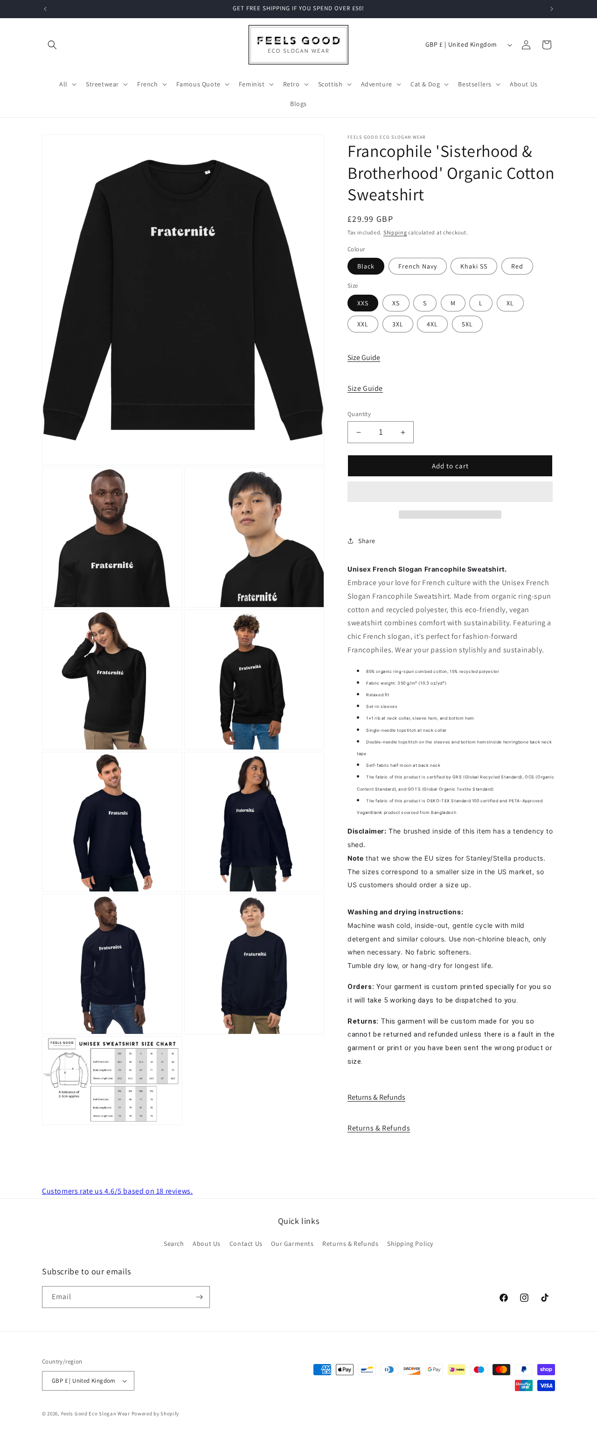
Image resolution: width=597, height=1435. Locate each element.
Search (174, 1243)
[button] (450, 492)
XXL (362, 324)
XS (396, 303)
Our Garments (292, 1243)
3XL (397, 324)
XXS (362, 303)
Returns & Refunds (376, 1097)
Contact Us (246, 1243)
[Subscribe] (199, 1297)
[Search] (52, 45)
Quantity (359, 414)
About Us (207, 1243)
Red (517, 266)
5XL (467, 324)
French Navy (417, 266)
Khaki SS (473, 266)
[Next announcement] (551, 9)
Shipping (395, 232)
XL (510, 303)
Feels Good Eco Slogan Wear (95, 1413)
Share (366, 541)
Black (366, 266)
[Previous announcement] (45, 9)
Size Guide (363, 357)
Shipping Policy (410, 1243)
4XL (432, 324)
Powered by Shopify (156, 1413)
